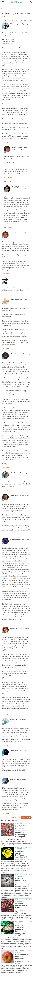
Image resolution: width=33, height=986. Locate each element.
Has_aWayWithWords (18, 187)
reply (4, 142)
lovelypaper (13, 719)
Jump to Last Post (9, 20)
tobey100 (13, 473)
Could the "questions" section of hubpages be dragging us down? (20, 930)
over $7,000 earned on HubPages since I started (21, 854)
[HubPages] (16, 2)
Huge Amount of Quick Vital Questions (21, 956)
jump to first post (16, 817)
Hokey (12, 750)
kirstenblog (13, 539)
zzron (11, 279)
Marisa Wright (14, 628)
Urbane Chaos (14, 354)
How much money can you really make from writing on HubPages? (21, 833)
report (7, 142)
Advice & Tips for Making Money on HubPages (20, 825)
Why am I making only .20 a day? (21, 905)
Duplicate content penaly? (21, 879)
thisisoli (12, 299)
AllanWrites (13, 24)
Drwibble (12, 779)
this (21, 149)
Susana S (14, 147)
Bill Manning (14, 495)
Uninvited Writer (15, 233)
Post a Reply (26, 817)
